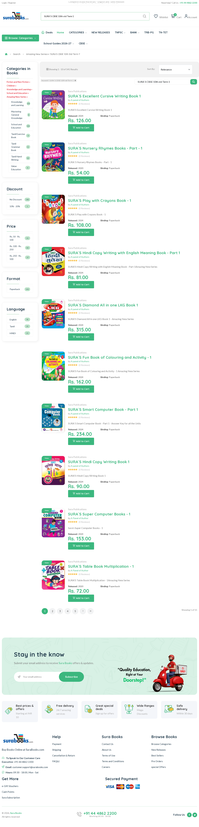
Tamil (12, 326)
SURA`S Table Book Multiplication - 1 (101, 566)
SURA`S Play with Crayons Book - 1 (99, 200)
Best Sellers (157, 755)
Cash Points (8, 791)
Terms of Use (108, 755)
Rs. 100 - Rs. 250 (15, 248)
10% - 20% (15, 206)
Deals (49, 32)
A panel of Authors (80, 100)
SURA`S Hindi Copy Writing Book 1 (98, 461)
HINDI (13, 333)
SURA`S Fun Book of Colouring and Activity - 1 (109, 357)
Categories (20, 38)
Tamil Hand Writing (16, 158)
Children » (11, 85)
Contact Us (107, 744)
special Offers (158, 767)
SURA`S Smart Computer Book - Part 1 (103, 409)
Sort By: (151, 69)
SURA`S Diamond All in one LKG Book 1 (103, 305)
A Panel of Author (79, 518)
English (13, 319)
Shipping (56, 749)
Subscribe (71, 676)
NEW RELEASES (101, 32)
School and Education (16, 126)
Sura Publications (77, 91)
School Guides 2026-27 (58, 43)
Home (60, 32)
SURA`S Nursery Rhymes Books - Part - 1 (105, 148)
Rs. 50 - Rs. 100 (15, 238)
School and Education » (18, 93)
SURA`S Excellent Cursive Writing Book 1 (104, 96)
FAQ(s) (55, 761)
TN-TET (163, 32)
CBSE (82, 43)
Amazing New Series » (17, 96)
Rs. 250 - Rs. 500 (15, 257)
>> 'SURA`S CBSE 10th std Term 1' (63, 54)
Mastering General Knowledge (16, 114)
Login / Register (9, 3)
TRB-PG (149, 32)
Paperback (15, 289)
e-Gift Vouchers (10, 786)
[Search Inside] (193, 81)
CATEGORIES (77, 32)
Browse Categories (161, 744)
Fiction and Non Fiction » (18, 82)
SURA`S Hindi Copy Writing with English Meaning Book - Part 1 (124, 252)
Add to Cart (82, 127)
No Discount (16, 199)
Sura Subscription (11, 797)
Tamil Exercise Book (18, 136)
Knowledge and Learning (17, 103)
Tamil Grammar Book (15, 146)
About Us (106, 749)
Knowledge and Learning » (19, 89)
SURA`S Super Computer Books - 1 (99, 514)
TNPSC (119, 32)
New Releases (158, 749)
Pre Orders (157, 761)
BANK (133, 32)
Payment (56, 744)
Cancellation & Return (63, 755)
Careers (106, 767)
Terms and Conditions (113, 761)
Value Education (16, 168)
